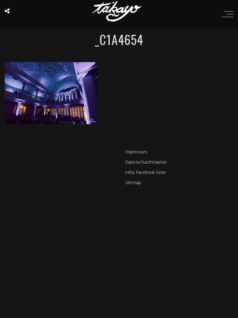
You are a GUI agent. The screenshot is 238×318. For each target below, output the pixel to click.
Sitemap (133, 182)
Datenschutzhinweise (146, 162)
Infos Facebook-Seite (145, 172)
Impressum (136, 152)
